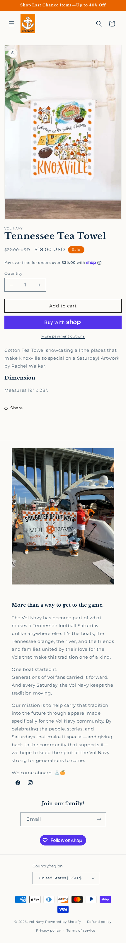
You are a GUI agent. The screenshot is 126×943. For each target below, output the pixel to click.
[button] (11, 23)
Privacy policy (48, 930)
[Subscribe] (99, 819)
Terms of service (81, 930)
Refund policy (99, 922)
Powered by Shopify (63, 921)
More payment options (63, 336)
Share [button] (16, 407)
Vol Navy (36, 921)
